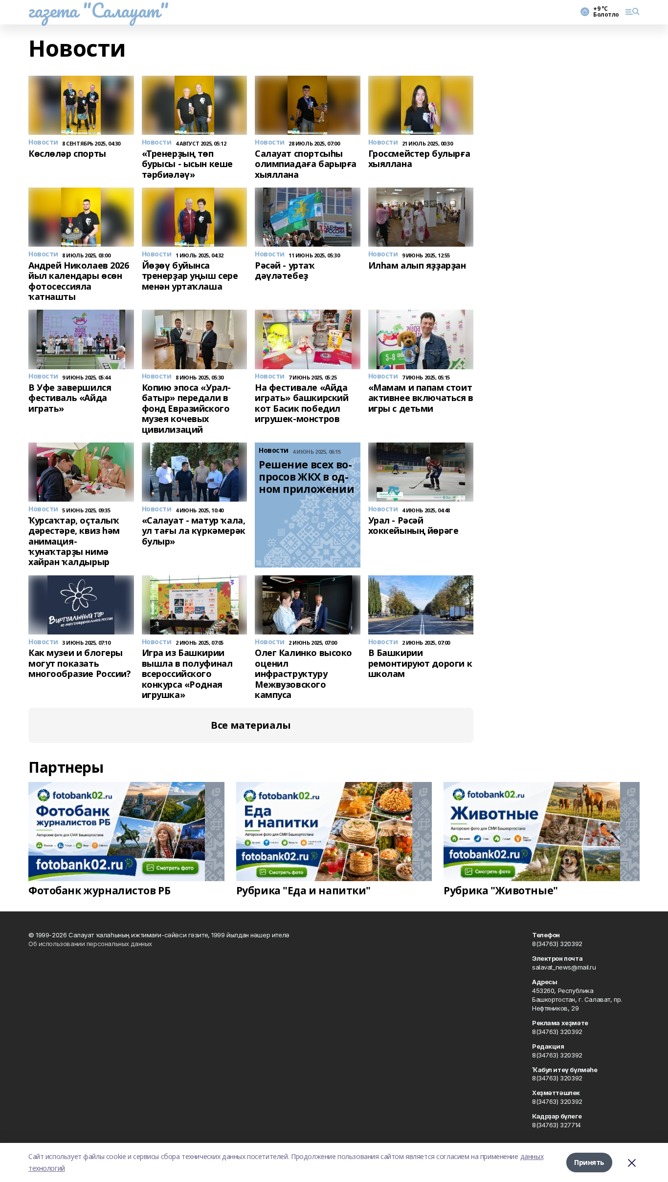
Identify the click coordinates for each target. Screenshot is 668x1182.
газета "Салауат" (98, 10)
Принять (589, 1162)
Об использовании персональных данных (90, 944)
